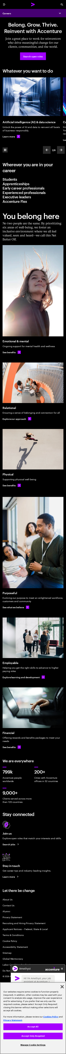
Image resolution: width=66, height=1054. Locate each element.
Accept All (32, 1027)
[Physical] (33, 449)
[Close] (62, 986)
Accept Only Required (33, 1036)
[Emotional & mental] (33, 290)
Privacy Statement (12, 917)
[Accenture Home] (33, 4)
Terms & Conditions (13, 935)
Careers (7, 13)
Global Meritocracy (13, 958)
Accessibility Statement (15, 946)
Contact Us (8, 905)
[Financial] (33, 707)
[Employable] (33, 638)
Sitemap (7, 952)
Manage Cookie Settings (33, 1045)
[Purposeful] (33, 542)
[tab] (33, 179)
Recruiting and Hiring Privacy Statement (24, 923)
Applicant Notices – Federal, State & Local (25, 929)
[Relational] (33, 382)
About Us (7, 899)
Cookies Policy (50, 1017)
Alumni (6, 911)
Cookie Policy (10, 941)
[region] (33, 1018)
